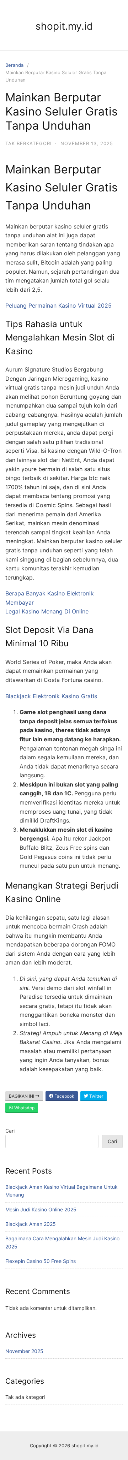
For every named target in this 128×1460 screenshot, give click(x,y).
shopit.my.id (64, 26)
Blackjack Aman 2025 (30, 1224)
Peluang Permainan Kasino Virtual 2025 (58, 305)
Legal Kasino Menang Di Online (47, 611)
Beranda (14, 65)
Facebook (63, 1096)
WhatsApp (23, 1107)
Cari (10, 1131)
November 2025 (24, 1351)
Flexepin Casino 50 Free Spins (40, 1261)
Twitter (95, 1096)
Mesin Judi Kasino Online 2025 (40, 1209)
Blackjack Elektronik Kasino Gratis (51, 696)
